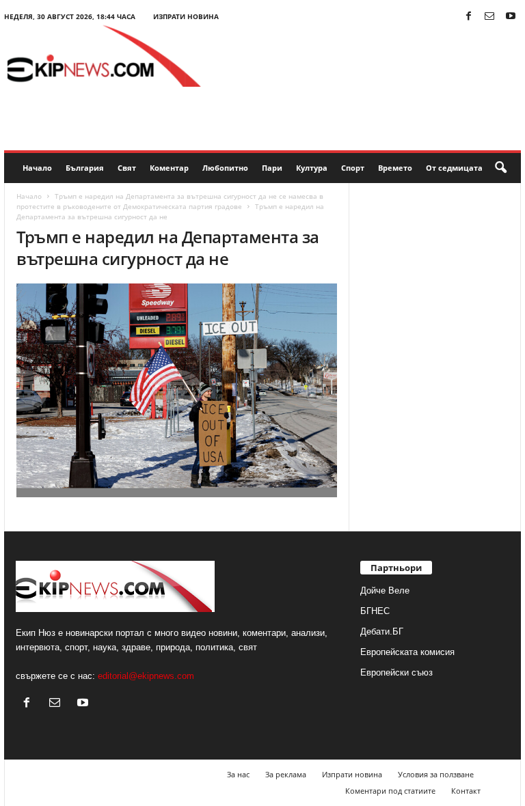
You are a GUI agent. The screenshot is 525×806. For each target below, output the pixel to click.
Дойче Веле (384, 590)
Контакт (466, 791)
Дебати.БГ (381, 631)
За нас (238, 774)
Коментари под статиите (390, 791)
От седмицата (454, 168)
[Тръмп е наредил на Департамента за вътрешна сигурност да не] (176, 390)
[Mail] (489, 17)
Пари (272, 168)
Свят (127, 168)
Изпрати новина (186, 16)
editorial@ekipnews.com (146, 676)
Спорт (352, 168)
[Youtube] (510, 17)
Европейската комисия (407, 652)
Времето (395, 168)
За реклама (285, 774)
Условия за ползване (436, 774)
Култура (311, 168)
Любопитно (225, 168)
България (85, 168)
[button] (500, 168)
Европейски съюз (396, 672)
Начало (37, 168)
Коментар (169, 168)
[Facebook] (468, 17)
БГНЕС (375, 611)
